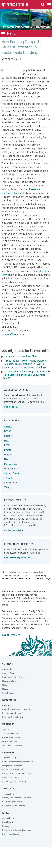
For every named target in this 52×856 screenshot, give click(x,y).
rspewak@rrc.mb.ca (12, 334)
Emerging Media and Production (16, 709)
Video (7, 487)
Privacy (5, 826)
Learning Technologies (12, 717)
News (7, 459)
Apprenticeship (9, 758)
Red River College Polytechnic (14, 4)
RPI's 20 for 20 (12, 468)
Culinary (8, 436)
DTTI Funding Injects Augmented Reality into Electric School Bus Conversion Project (25, 374)
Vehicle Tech (10, 482)
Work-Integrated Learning (14, 781)
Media (5, 689)
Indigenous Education (12, 766)
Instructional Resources (13, 713)
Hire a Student (9, 681)
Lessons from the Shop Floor (21, 356)
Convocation (8, 794)
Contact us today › (13, 530)
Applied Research (10, 733)
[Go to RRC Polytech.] (3, 572)
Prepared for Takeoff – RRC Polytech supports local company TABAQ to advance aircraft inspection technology (24, 364)
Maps (4, 685)
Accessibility (8, 818)
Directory (6, 822)
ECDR (7, 445)
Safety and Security (11, 834)
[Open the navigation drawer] (49, 4)
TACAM (8, 478)
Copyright (6, 705)
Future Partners (9, 741)
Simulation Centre (10, 777)
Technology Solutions (12, 745)
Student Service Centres (13, 806)
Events (7, 450)
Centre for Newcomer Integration (17, 762)
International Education (13, 769)
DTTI (6, 440)
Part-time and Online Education (16, 773)
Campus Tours (8, 673)
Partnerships (10, 464)
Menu (11, 33)
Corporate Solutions (11, 737)
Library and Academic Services (16, 798)
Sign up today (11, 407)
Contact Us (7, 669)
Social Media (8, 693)
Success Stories (12, 473)
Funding (8, 454)
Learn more (9, 634)
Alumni (5, 729)
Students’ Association (12, 802)
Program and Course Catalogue (16, 830)
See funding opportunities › (18, 557)
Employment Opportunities (14, 677)
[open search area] (43, 4)
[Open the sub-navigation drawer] (3, 34)
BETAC (7, 431)
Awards (8, 426)
